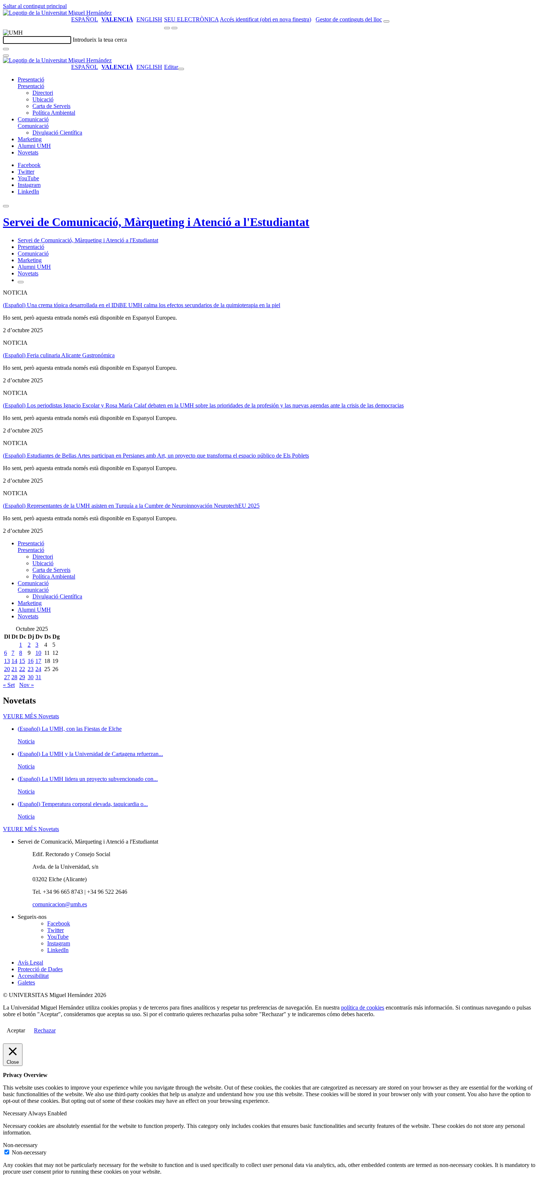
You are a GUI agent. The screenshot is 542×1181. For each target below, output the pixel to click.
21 (14, 669)
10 (38, 653)
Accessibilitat (33, 976)
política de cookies (362, 1007)
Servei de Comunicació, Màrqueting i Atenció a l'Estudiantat (156, 222)
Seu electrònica (191, 19)
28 (14, 677)
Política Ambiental (53, 113)
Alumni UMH (34, 146)
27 (7, 677)
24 (38, 669)
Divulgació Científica (57, 132)
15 (22, 661)
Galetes (26, 982)
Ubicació (42, 99)
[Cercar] (6, 49)
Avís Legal (30, 962)
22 (22, 669)
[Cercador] (386, 21)
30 (31, 677)
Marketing (30, 139)
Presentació (31, 79)
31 (38, 677)
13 (7, 661)
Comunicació (33, 119)
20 (7, 669)
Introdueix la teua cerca (100, 40)
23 (31, 669)
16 (31, 661)
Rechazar (45, 1030)
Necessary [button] (15, 1113)
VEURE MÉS (31, 716)
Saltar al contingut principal (35, 6)
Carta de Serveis (51, 106)
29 (22, 677)
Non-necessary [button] (20, 1145)
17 (38, 661)
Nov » (26, 685)
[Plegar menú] (181, 69)
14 (14, 661)
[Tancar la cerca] (6, 56)
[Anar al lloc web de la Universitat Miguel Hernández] (57, 13)
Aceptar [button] (16, 1030)
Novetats (28, 152)
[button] (31, 86)
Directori (42, 93)
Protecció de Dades (40, 969)
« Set (9, 685)
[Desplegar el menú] (174, 28)
